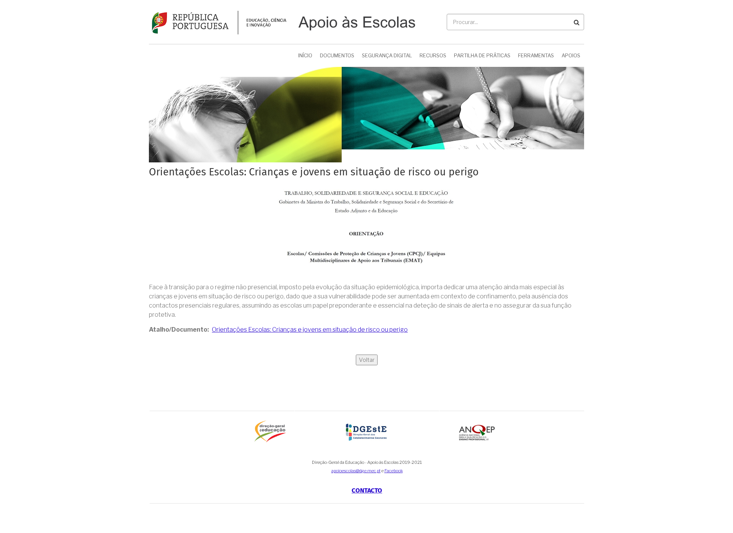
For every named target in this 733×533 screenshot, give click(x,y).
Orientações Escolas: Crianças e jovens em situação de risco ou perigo (310, 329)
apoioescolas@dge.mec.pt (356, 470)
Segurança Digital (387, 55)
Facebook (393, 470)
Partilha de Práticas (482, 55)
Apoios (571, 55)
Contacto (367, 491)
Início (305, 55)
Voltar (367, 359)
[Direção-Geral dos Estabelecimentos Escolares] (367, 431)
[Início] (282, 21)
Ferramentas (536, 55)
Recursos (433, 55)
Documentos (337, 55)
